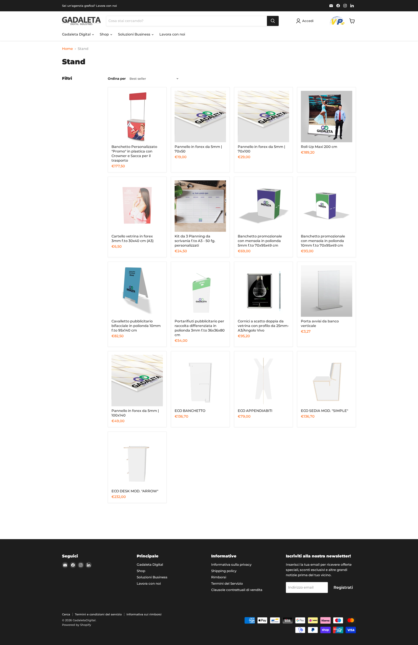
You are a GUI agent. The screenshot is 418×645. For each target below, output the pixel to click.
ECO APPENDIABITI (255, 411)
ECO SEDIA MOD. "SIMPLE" (324, 411)
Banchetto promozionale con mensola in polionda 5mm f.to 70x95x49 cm (260, 240)
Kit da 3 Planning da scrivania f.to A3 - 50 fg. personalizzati (195, 240)
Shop (105, 34)
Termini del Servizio (227, 583)
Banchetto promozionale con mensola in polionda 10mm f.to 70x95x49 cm (323, 240)
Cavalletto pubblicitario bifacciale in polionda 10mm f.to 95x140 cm (136, 325)
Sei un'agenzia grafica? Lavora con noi (89, 5)
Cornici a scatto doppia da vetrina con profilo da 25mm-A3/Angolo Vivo (263, 325)
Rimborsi (218, 577)
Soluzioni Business (134, 34)
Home (67, 49)
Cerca (66, 614)
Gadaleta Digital (76, 34)
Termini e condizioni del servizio (98, 614)
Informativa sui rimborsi (144, 614)
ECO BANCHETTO (190, 411)
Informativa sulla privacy (231, 564)
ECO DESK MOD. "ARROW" (134, 491)
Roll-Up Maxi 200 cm (319, 147)
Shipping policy (223, 571)
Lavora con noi (172, 34)
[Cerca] (273, 21)
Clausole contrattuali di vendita (236, 590)
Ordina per (117, 78)
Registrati (343, 587)
